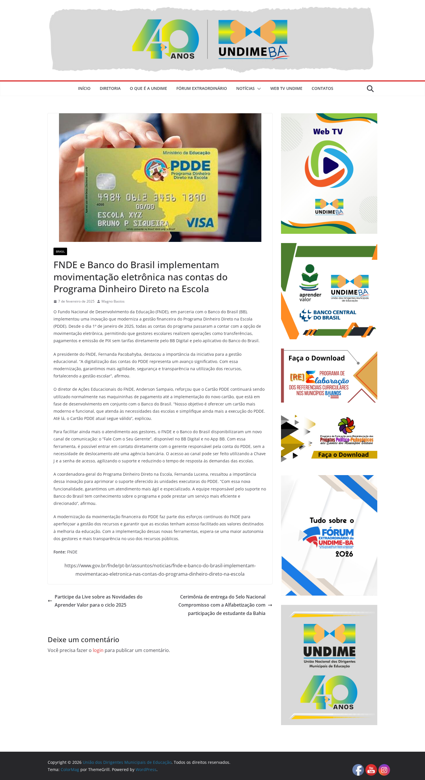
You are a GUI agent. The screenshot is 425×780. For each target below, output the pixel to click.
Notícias (245, 88)
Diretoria (110, 88)
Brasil (60, 251)
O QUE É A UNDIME (148, 88)
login (98, 650)
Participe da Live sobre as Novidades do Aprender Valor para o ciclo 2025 (99, 601)
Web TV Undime (286, 88)
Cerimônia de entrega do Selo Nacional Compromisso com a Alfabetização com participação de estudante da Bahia (221, 605)
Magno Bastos (113, 301)
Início (84, 88)
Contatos (322, 88)
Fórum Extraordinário (201, 88)
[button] (258, 88)
